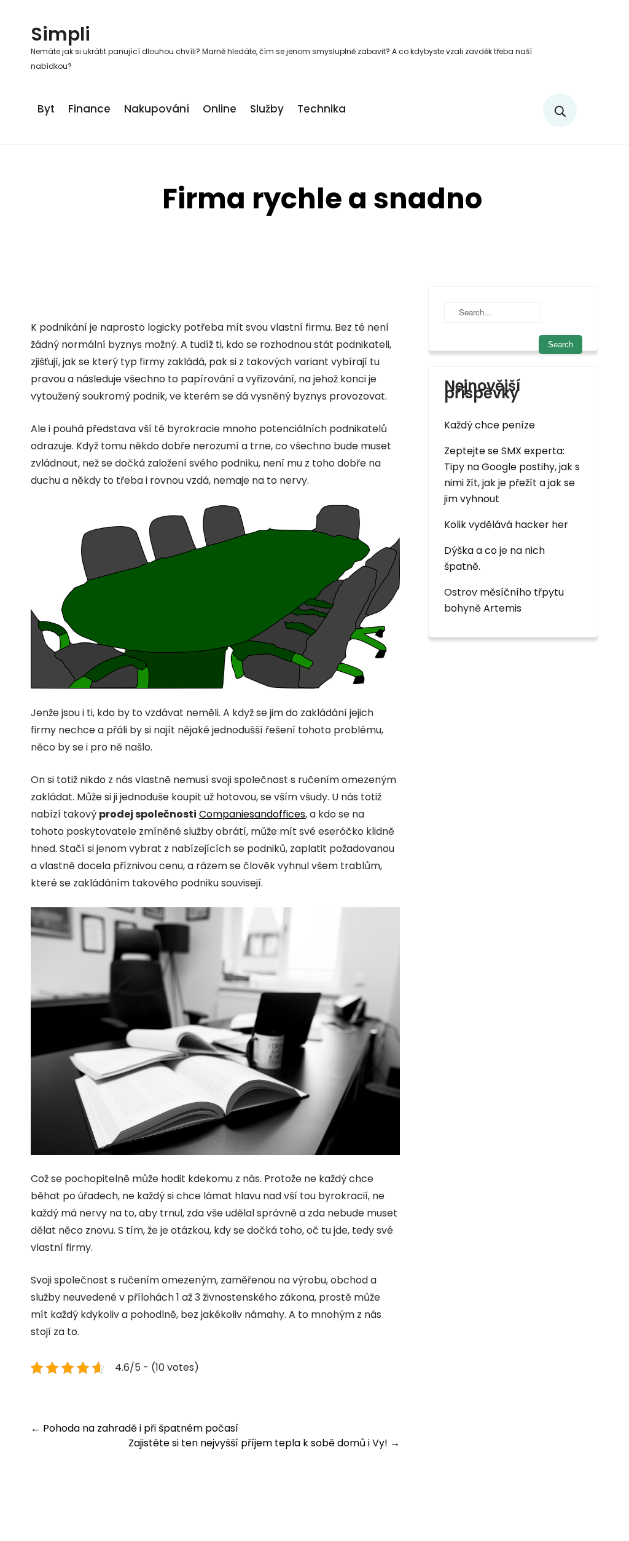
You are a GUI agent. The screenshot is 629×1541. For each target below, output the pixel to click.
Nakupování (156, 108)
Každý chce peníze (489, 425)
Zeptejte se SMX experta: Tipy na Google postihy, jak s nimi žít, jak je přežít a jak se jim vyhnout (512, 475)
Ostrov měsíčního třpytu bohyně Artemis (504, 600)
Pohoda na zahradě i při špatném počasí (134, 1428)
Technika (321, 108)
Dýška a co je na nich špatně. (494, 558)
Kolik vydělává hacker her (506, 525)
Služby (267, 108)
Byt (46, 108)
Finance (89, 108)
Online (219, 108)
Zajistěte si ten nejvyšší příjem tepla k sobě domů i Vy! (264, 1443)
